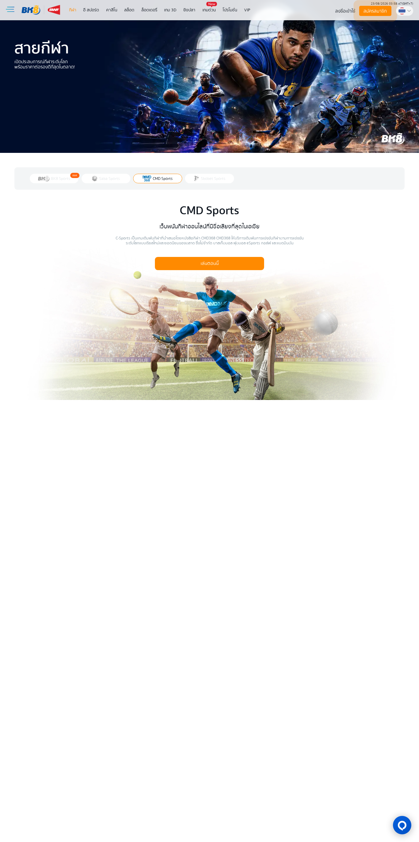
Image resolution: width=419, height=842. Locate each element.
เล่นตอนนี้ (210, 263)
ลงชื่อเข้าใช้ (345, 11)
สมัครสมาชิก (375, 11)
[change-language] (404, 10)
